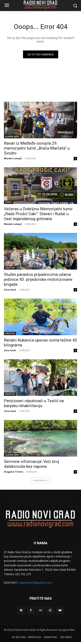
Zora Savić (10, 289)
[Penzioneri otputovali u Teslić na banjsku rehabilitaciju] (40, 377)
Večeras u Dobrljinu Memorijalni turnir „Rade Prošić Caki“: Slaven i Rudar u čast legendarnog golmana (38, 214)
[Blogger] (21, 610)
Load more (39, 480)
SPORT (8, 202)
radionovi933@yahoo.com (35, 582)
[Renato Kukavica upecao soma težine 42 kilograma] (40, 317)
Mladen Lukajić (13, 158)
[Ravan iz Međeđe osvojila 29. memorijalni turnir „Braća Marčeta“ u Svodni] (40, 120)
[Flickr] (40, 610)
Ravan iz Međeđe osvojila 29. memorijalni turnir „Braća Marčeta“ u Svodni (37, 148)
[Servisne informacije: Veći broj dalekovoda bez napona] (40, 438)
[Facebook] (31, 610)
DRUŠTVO (10, 267)
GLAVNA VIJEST (12, 136)
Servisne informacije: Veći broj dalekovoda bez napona (31, 464)
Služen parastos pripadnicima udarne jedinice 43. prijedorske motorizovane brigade (38, 279)
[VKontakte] (60, 610)
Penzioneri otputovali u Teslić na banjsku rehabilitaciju (34, 403)
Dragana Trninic (13, 471)
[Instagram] (50, 610)
